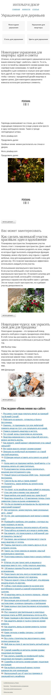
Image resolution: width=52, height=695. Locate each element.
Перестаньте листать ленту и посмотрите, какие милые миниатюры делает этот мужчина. (24, 575)
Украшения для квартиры (38, 26)
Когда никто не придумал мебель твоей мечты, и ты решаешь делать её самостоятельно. (25, 465)
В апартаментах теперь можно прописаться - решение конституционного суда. (23, 470)
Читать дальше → (9, 222)
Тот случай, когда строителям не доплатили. (23, 434)
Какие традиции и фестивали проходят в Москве (26, 617)
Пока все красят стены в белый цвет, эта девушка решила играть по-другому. (25, 581)
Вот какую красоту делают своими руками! (22, 448)
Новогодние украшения (13, 26)
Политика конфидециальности (13, 689)
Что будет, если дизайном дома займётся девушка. (27, 489)
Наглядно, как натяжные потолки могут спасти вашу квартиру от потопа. (23, 540)
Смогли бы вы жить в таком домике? (20, 480)
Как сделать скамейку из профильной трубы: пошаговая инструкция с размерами (22, 657)
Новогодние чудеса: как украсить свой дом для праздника (25, 325)
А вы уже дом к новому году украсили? (21, 492)
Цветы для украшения (38, 39)
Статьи (35, 9)
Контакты (6, 686)
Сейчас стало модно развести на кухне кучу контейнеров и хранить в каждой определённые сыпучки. (22, 588)
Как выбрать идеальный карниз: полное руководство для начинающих (20, 669)
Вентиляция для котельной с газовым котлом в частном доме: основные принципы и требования (23, 602)
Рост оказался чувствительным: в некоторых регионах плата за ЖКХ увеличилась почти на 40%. (24, 613)
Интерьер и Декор (26, 5)
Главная (16, 9)
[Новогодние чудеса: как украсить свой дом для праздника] (26, 384)
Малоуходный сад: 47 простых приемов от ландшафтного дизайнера (21, 675)
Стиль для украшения (13, 39)
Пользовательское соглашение (19, 686)
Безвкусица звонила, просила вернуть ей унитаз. (26, 527)
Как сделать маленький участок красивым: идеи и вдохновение (24, 238)
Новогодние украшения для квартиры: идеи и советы (21, 53)
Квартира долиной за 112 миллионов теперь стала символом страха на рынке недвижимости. (25, 500)
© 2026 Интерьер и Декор (11, 683)
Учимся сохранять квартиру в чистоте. (20, 431)
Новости (26, 9)
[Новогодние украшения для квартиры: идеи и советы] (26, 170)
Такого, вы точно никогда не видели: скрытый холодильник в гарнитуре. (23, 552)
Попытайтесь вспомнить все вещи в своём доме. (26, 530)
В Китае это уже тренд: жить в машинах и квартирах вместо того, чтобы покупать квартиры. (23, 564)
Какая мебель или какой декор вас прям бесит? (25, 495)
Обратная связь (8, 692)
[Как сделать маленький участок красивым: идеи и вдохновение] (26, 300)
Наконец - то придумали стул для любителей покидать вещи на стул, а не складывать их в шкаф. (24, 427)
